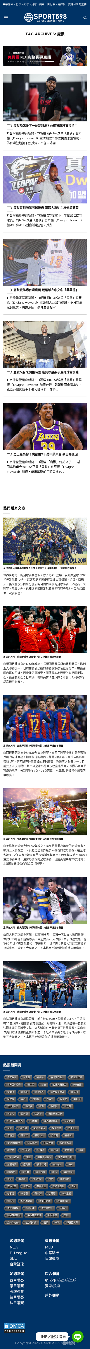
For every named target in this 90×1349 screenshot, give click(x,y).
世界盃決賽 (72, 1222)
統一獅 (38, 1193)
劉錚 (46, 1222)
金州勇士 (72, 1128)
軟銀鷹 (10, 1150)
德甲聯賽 (17, 1297)
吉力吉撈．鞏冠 (66, 1157)
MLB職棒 (32, 1143)
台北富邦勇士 (57, 1077)
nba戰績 (69, 1121)
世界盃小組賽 (14, 1085)
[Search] (85, 17)
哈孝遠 (10, 1193)
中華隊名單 (47, 1208)
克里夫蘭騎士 (59, 1085)
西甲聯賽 (17, 1280)
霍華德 (24, 1135)
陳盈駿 (22, 1179)
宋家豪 (24, 1193)
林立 (51, 1179)
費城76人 (39, 1135)
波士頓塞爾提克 (15, 1121)
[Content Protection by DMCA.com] (14, 1327)
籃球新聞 (17, 1241)
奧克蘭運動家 (50, 1121)
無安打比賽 (44, 1201)
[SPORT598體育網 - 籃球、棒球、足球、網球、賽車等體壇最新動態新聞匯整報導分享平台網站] (45, 17)
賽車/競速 (52, 1286)
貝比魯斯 (68, 1172)
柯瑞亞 (10, 1135)
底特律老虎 (12, 1222)
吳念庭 (63, 1099)
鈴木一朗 (41, 1164)
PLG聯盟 (48, 1143)
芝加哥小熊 (31, 1222)
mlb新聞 (23, 1128)
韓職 (57, 1222)
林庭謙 (36, 1099)
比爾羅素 (64, 1179)
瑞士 (28, 1157)
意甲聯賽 (17, 1286)
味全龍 (68, 1106)
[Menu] (6, 17)
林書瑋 (68, 1135)
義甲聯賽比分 (57, 1092)
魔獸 (9, 1128)
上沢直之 (25, 1150)
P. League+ (19, 1253)
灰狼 (23, 1099)
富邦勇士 (41, 1186)
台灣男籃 (37, 1179)
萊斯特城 (11, 1164)
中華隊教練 (12, 1208)
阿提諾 (10, 1099)
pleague (57, 1164)
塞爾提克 (11, 1186)
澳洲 (44, 1085)
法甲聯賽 (17, 1303)
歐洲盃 (24, 1114)
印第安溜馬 (62, 1201)
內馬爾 (50, 1099)
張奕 (9, 1179)
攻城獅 (54, 1106)
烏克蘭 (26, 1186)
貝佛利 (54, 1135)
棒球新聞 (52, 1241)
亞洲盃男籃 (76, 1077)
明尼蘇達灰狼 (34, 1215)
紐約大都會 (58, 1186)
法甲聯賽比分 (14, 1143)
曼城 (66, 1215)
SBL (13, 1258)
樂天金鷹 (11, 1077)
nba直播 (66, 1193)
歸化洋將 (56, 1128)
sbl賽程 (33, 1121)
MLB (49, 1247)
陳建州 (74, 1092)
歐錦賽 (24, 1092)
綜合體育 (52, 1274)
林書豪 (40, 1077)
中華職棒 (52, 1253)
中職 (41, 1106)
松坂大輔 (52, 1215)
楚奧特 (10, 1092)
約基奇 (25, 1172)
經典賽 (26, 1164)
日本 (81, 1150)
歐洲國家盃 (65, 1143)
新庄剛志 (40, 1172)
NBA (14, 1247)
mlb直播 (77, 1085)
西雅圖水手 (12, 1106)
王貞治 (63, 1208)
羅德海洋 (30, 1208)
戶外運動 (52, 1295)
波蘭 (73, 1186)
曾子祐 (10, 1114)
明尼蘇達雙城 (14, 1215)
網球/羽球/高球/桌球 (60, 1280)
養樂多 (29, 1106)
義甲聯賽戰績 (44, 1157)
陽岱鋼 (68, 1150)
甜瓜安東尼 (39, 1128)
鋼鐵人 (10, 1201)
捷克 (54, 1172)
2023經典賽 (13, 1157)
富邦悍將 (39, 1092)
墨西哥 (31, 1085)
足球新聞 (17, 1274)
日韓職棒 (52, 1258)
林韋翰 (26, 1077)
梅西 (71, 1164)
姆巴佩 (77, 1099)
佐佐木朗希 (26, 1201)
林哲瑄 (54, 1150)
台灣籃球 (17, 1264)
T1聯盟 (40, 1150)
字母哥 (52, 1193)
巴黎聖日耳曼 (55, 1114)
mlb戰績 (11, 1172)
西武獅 (38, 1114)
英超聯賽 (17, 1291)
